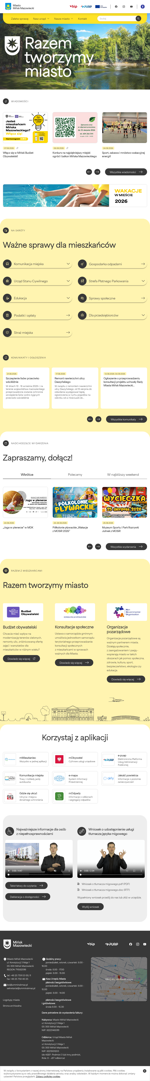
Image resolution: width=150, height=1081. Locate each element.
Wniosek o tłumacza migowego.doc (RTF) (106, 889)
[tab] (27, 475)
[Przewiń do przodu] (97, 172)
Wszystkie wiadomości (123, 172)
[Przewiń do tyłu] (89, 172)
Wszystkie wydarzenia (123, 546)
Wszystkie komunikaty (123, 419)
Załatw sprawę (19, 18)
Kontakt (82, 18)
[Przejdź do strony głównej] (17, 944)
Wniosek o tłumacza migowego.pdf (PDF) (106, 883)
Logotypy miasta (11, 999)
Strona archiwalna (12, 1005)
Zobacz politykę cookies (48, 1076)
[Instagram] (124, 7)
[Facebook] (116, 7)
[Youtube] (131, 7)
